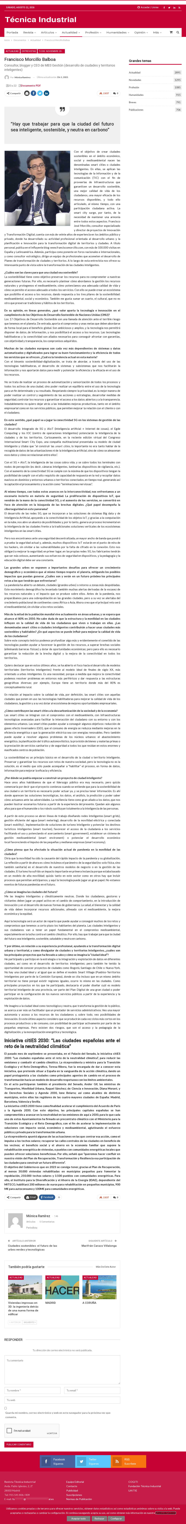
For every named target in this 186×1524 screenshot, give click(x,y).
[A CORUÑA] (99, 1287)
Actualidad (69, 32)
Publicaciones (136, 109)
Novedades (135, 79)
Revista (28, 32)
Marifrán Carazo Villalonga (99, 1245)
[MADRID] (62, 1287)
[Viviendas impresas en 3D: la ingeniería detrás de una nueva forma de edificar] (25, 1287)
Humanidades (116, 32)
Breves (132, 102)
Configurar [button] (116, 1518)
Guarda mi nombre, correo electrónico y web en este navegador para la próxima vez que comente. (57, 1415)
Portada (12, 32)
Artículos (47, 32)
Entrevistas (29, 51)
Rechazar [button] (99, 1518)
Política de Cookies (165, 1512)
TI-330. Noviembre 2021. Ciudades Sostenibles (52, 51)
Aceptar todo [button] (78, 1518)
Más (156, 32)
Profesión (92, 32)
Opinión (139, 32)
